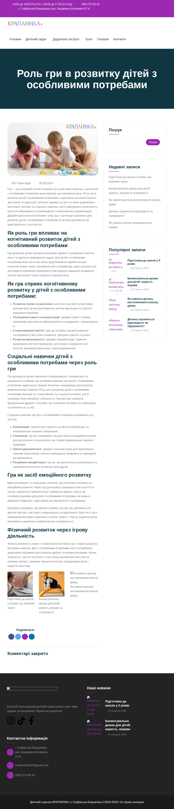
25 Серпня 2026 (139, 268)
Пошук (115, 130)
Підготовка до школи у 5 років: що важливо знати (21, 603)
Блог (89, 39)
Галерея (103, 39)
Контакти (119, 39)
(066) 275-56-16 (25, 775)
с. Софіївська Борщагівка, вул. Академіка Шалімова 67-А (54, 8)
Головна (15, 39)
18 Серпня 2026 (139, 309)
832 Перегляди (21, 183)
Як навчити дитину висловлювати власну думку (84, 591)
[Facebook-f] (31, 720)
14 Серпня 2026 (139, 330)
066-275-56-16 (91, 4)
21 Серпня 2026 (139, 289)
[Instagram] (11, 720)
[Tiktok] (21, 720)
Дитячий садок (36, 39)
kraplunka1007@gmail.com (31, 765)
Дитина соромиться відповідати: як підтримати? (140, 323)
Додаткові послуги (66, 39)
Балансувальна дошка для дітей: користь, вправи (142, 282)
